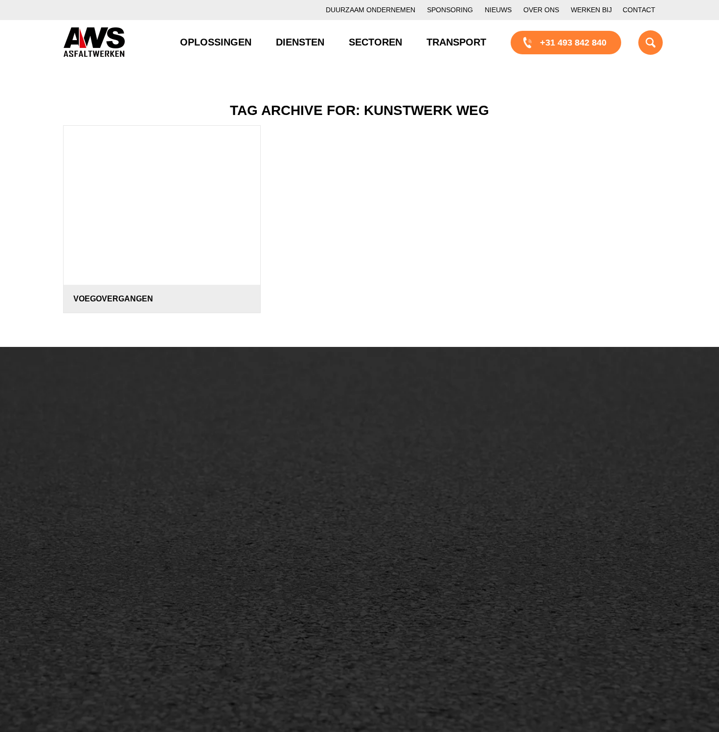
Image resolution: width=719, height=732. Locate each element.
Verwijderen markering (274, 529)
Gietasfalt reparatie (267, 512)
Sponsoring (450, 10)
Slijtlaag (245, 462)
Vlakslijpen (408, 496)
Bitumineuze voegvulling (277, 479)
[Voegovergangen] (162, 205)
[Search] (638, 42)
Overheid (91, 592)
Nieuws (498, 10)
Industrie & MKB (105, 609)
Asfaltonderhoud (105, 429)
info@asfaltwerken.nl (575, 445)
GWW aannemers (108, 575)
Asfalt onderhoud (263, 446)
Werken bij (591, 10)
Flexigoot (405, 462)
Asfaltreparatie (101, 445)
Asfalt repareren (261, 429)
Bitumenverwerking (110, 462)
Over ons (541, 10)
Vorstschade (411, 512)
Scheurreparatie (418, 429)
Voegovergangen (113, 299)
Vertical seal (410, 479)
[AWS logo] (94, 42)
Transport (249, 496)
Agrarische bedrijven (113, 625)
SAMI (397, 446)
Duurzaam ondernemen (370, 10)
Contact (639, 10)
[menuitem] (370, 10)
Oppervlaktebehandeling (121, 478)
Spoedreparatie (103, 495)
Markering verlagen (111, 512)
